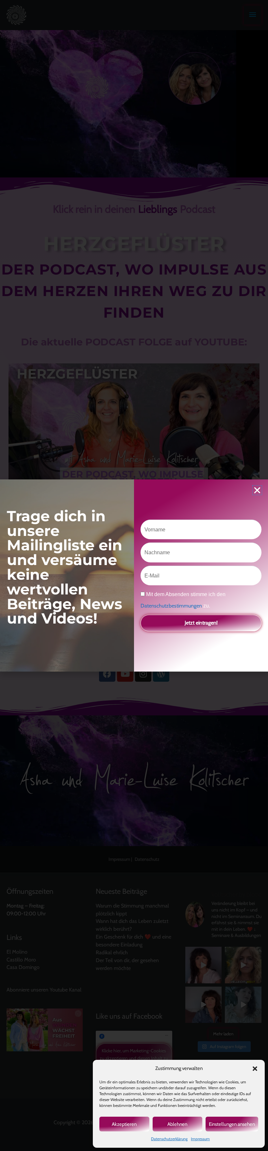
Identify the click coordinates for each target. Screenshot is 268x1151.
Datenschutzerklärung (169, 1138)
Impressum (200, 1138)
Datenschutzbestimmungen (172, 606)
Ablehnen (177, 1124)
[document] (134, 575)
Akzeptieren (124, 1124)
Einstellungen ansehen (232, 1124)
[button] (255, 1068)
